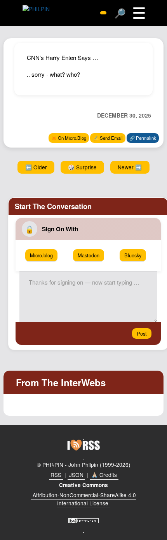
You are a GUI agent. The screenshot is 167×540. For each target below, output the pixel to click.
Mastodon (88, 255)
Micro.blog (41, 255)
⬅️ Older (36, 167)
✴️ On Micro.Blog (68, 138)
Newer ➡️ (130, 167)
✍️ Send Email (108, 138)
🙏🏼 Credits (104, 474)
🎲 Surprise (82, 167)
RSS (55, 474)
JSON (76, 474)
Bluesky (132, 255)
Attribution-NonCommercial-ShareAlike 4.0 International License (84, 499)
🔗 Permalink (142, 138)
